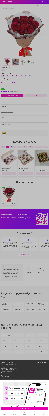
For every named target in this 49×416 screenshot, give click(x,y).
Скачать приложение (24, 408)
